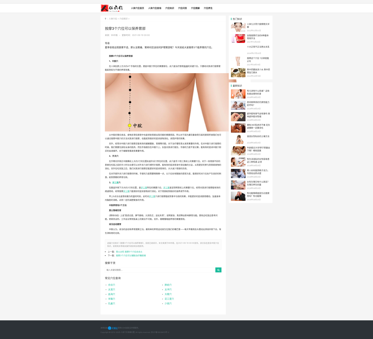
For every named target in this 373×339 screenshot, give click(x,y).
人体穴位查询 (154, 8)
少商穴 (168, 303)
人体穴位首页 (137, 8)
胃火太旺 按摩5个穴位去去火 (129, 251)
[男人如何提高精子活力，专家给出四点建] (238, 171)
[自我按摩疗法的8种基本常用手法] (238, 36)
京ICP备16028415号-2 (160, 332)
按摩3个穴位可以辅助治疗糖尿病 (131, 255)
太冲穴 (168, 289)
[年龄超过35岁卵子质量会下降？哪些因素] (238, 148)
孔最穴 (111, 303)
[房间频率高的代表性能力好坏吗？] (238, 102)
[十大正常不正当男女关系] (238, 47)
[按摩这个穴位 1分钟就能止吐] (238, 58)
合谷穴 (111, 284)
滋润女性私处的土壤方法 (258, 136)
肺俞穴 (168, 284)
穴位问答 (182, 8)
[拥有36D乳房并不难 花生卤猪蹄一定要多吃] (238, 125)
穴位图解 (195, 8)
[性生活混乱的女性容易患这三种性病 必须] (238, 159)
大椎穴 (168, 294)
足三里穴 (169, 298)
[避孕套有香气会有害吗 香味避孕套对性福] (238, 114)
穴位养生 (208, 8)
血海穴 (111, 294)
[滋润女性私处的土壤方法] (238, 136)
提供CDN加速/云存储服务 (128, 328)
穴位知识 (169, 8)
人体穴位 (113, 18)
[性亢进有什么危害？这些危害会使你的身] (238, 91)
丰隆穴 (111, 298)
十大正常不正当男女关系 (258, 46)
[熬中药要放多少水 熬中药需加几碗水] (238, 70)
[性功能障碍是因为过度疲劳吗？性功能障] (238, 193)
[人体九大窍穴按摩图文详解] (238, 24)
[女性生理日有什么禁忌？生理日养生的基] (238, 182)
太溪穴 (111, 289)
